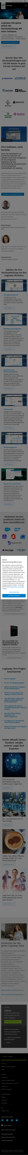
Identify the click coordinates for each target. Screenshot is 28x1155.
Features (12, 194)
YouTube (17, 1120)
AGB (2, 1108)
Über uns (3, 1063)
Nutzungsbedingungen (7, 1134)
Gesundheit (4, 1077)
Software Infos (5, 1111)
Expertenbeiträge (5, 1094)
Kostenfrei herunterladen (15, 657)
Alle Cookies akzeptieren (14, 595)
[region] (14, 577)
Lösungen (8, 1056)
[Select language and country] (25, 1)
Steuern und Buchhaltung (8, 1080)
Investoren (4, 1100)
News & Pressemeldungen (8, 1066)
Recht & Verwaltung (6, 1089)
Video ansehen (7, 140)
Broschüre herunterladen (8, 46)
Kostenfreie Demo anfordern (10, 42)
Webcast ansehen (8, 864)
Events (3, 1069)
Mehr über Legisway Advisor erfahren (15, 614)
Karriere (3, 1097)
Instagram (7, 1120)
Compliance (4, 1086)
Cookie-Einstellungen (14, 592)
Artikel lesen (7, 788)
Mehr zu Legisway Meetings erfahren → (13, 994)
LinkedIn (12, 1120)
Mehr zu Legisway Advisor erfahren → (12, 990)
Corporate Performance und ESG (9, 1083)
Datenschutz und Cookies (8, 1137)
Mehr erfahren (8, 308)
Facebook (2, 1120)
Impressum (4, 1103)
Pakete (8, 1042)
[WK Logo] (6, 1125)
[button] (15, 679)
